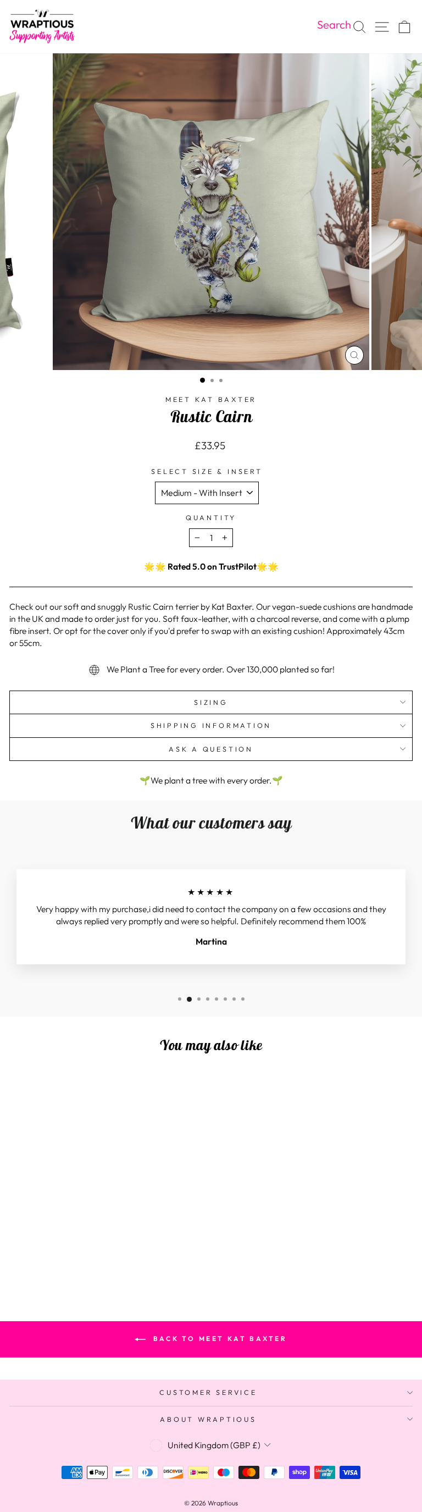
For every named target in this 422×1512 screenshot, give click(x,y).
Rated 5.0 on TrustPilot (212, 566)
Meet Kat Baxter (211, 399)
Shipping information (211, 725)
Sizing (211, 702)
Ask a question (211, 748)
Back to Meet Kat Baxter (218, 1338)
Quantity (211, 517)
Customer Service (208, 1392)
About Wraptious (208, 1419)
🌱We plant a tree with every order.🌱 (211, 780)
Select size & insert (206, 471)
